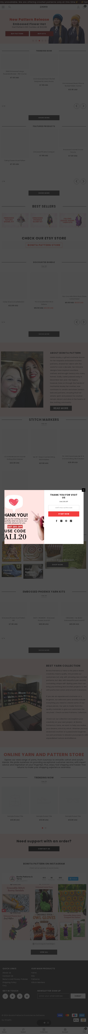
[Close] (83, 490)
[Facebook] (56, 520)
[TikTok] (71, 520)
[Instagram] (61, 520)
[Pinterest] (66, 520)
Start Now (63, 514)
